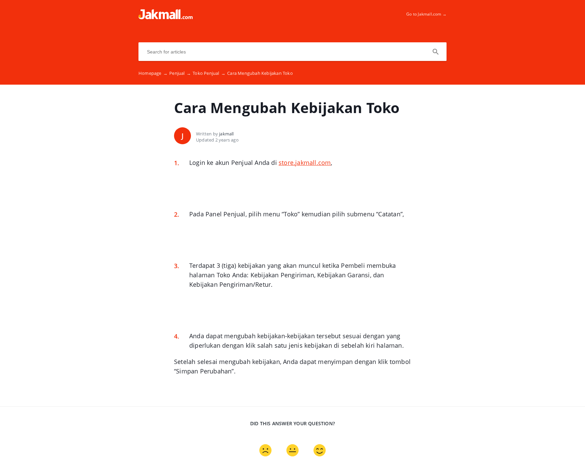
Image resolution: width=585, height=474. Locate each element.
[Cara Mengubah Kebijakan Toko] (165, 17)
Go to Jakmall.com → (426, 14)
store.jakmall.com (305, 162)
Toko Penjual (209, 73)
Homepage (153, 73)
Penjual (180, 73)
